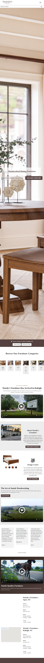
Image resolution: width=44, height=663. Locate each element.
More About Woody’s (33, 446)
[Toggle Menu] (40, 2)
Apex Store (17, 344)
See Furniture (5, 495)
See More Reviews (22, 552)
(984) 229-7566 (26, 611)
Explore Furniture (34, 178)
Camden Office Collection (13, 178)
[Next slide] (42, 174)
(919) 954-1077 (26, 642)
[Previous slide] (1, 174)
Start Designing (33, 478)
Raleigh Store (26, 344)
